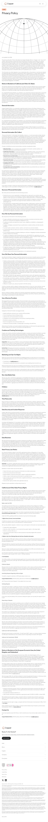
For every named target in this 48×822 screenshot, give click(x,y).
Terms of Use (4, 774)
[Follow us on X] (3, 780)
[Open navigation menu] (43, 4)
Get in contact (6, 738)
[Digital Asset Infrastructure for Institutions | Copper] (9, 4)
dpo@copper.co (16, 673)
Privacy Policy (4, 769)
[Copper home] (24, 728)
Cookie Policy (4, 772)
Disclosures (4, 776)
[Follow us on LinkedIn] (6, 780)
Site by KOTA (4, 816)
